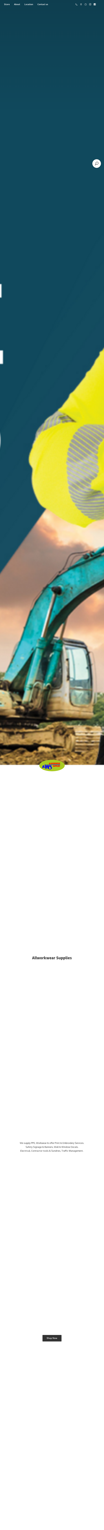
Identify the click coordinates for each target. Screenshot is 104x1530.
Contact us (42, 4)
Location (28, 4)
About (17, 4)
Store (7, 4)
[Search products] (96, 163)
